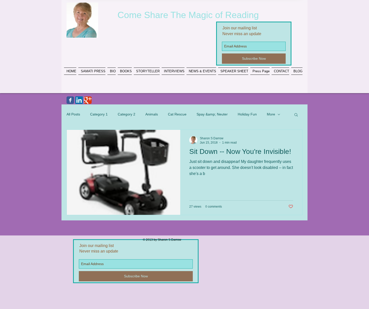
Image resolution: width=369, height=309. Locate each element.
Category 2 (126, 114)
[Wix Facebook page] (70, 100)
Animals (151, 114)
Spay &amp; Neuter (212, 114)
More (271, 114)
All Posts (73, 114)
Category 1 (99, 114)
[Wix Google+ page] (88, 100)
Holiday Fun (247, 114)
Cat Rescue (177, 114)
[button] (296, 115)
